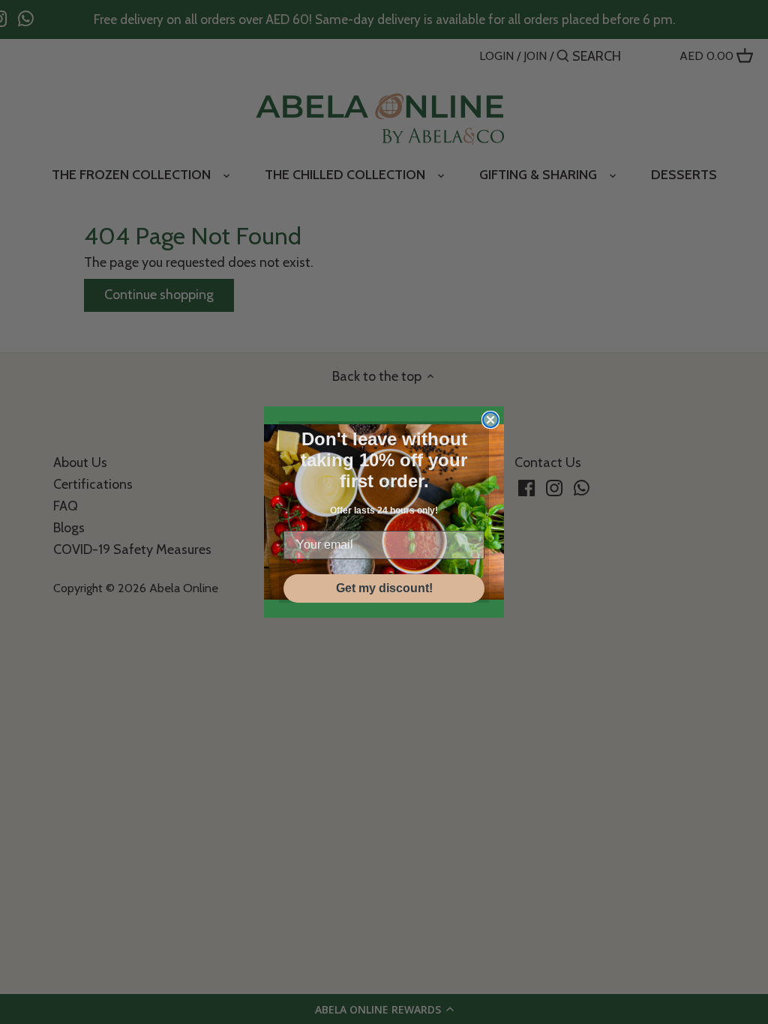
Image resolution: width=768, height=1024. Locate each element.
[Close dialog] (490, 419)
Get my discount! (384, 588)
